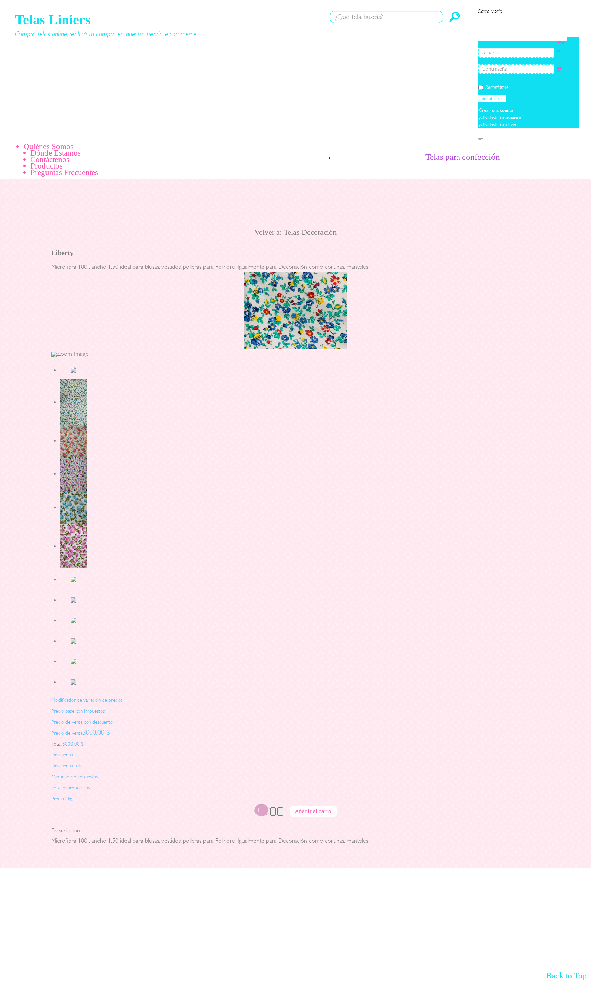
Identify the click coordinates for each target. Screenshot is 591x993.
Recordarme (497, 87)
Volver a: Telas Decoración (295, 232)
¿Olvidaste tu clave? (497, 124)
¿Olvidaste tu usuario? (500, 117)
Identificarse (492, 98)
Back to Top (566, 975)
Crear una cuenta (496, 110)
